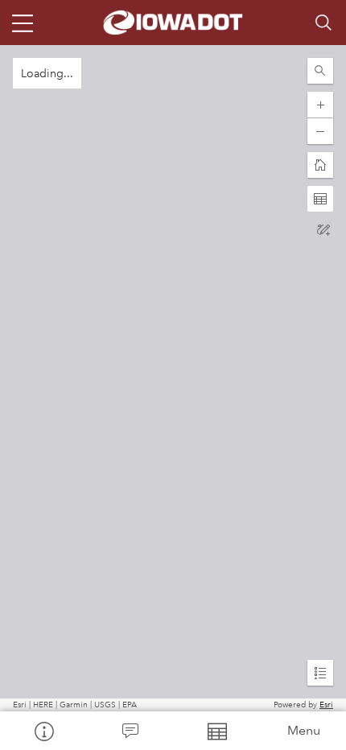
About (43, 730)
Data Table (216, 730)
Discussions (130, 730)
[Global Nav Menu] (22, 22)
